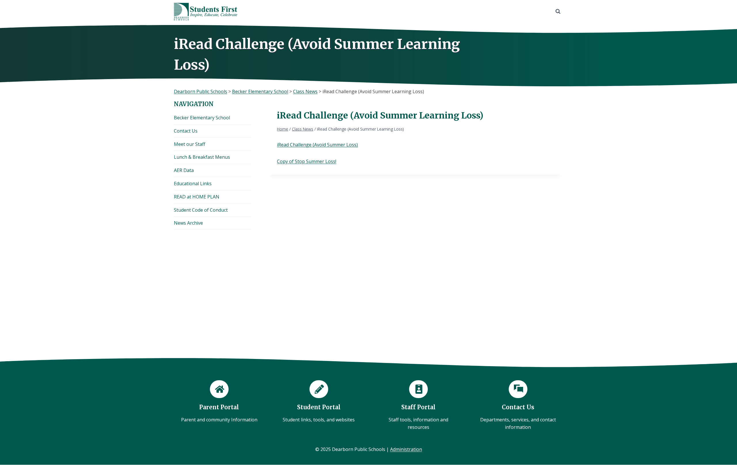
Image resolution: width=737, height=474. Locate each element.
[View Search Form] (558, 11)
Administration (406, 449)
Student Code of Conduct (201, 210)
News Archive (188, 223)
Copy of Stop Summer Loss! (306, 161)
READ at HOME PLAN (196, 197)
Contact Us (185, 131)
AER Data (184, 170)
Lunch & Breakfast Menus (202, 157)
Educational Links (193, 183)
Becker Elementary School (202, 117)
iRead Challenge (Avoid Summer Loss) (317, 145)
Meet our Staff (189, 144)
